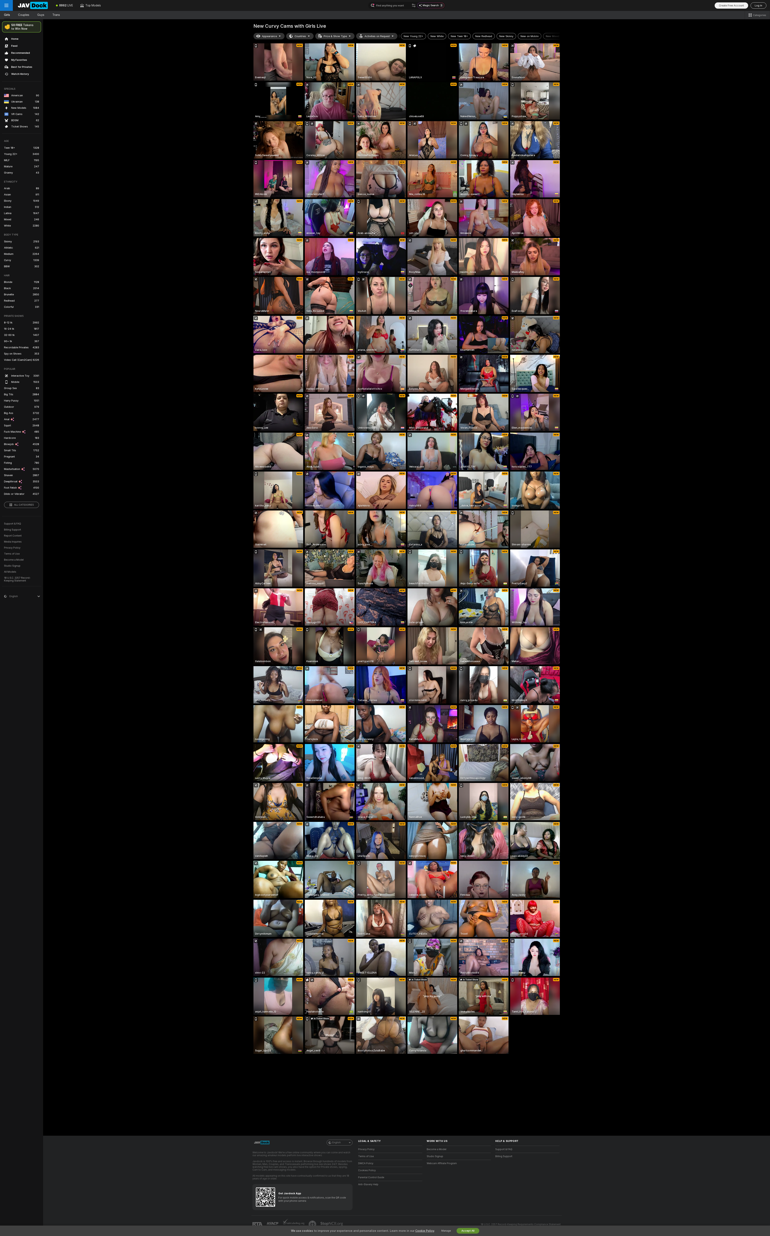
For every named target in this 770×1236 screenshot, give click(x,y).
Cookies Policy (367, 1170)
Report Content (13, 535)
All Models (10, 571)
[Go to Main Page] (32, 5)
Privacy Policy (12, 547)
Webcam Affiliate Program (442, 1163)
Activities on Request (377, 36)
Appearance (269, 36)
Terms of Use (12, 553)
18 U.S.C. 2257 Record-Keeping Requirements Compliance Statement (521, 1224)
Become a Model (14, 559)
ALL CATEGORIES (24, 504)
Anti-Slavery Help (368, 1184)
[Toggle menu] (6, 5)
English (336, 1142)
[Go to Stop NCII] (332, 1224)
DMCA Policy (365, 1163)
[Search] (413, 5)
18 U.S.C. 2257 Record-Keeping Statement (17, 579)
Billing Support (12, 529)
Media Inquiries (13, 541)
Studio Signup (12, 565)
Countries (300, 36)
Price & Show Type (335, 36)
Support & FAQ (12, 523)
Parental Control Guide (371, 1177)
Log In (758, 5)
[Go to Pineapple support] (313, 1224)
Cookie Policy (424, 1230)
